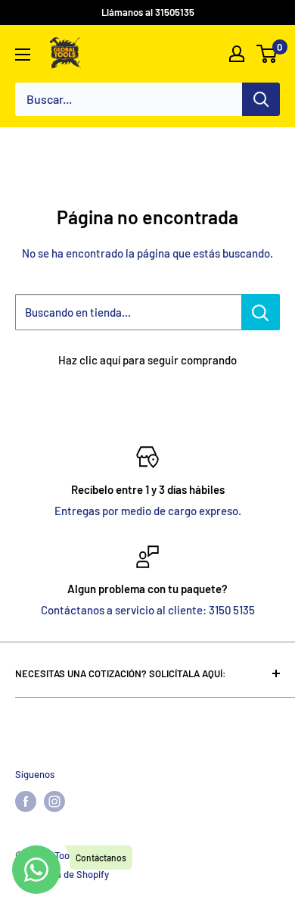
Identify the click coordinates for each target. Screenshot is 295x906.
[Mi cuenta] (236, 53)
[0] (267, 54)
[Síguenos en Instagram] (54, 801)
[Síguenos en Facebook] (25, 801)
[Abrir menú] (22, 54)
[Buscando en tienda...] (260, 312)
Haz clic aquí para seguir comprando (147, 360)
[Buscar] (261, 99)
